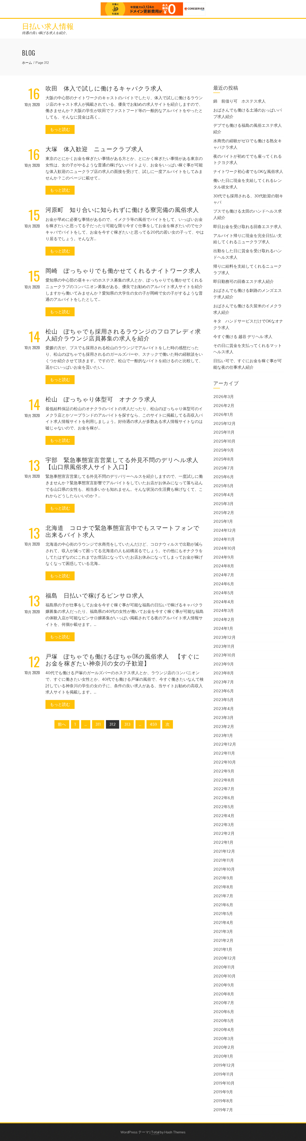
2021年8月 (223, 886)
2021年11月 (223, 860)
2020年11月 (224, 967)
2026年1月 (223, 414)
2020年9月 (223, 985)
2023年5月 (223, 699)
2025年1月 (223, 521)
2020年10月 (224, 976)
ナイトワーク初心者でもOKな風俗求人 (248, 171)
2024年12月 (224, 530)
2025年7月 (223, 468)
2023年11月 (224, 646)
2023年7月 (223, 682)
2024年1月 (223, 628)
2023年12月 (224, 637)
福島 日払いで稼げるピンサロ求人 (94, 595)
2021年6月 (223, 904)
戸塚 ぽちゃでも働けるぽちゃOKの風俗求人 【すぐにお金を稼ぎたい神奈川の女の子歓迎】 (122, 659)
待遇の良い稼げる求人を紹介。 (45, 33)
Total (155, 1132)
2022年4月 (223, 815)
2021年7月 (223, 895)
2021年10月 (224, 869)
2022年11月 (224, 753)
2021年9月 (223, 878)
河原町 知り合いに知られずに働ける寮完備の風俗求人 (122, 209)
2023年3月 (223, 717)
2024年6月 (223, 583)
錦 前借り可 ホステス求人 (239, 101)
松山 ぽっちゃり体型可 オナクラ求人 (100, 398)
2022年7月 (223, 788)
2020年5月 (223, 1020)
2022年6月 (223, 797)
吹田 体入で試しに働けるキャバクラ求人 (104, 88)
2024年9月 (223, 557)
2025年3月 (223, 503)
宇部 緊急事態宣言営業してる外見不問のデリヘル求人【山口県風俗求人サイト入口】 (121, 463)
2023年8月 (223, 673)
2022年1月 (223, 842)
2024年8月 (223, 565)
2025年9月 (223, 450)
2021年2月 (223, 940)
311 (98, 724)
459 (153, 724)
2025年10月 (224, 441)
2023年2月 (223, 726)
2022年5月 (223, 806)
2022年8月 (223, 780)
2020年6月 (223, 1011)
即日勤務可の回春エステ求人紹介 (243, 281)
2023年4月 (223, 708)
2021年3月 (223, 931)
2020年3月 (223, 1038)
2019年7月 (223, 1109)
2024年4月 (223, 601)
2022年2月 (224, 833)
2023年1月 (223, 735)
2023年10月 (224, 655)
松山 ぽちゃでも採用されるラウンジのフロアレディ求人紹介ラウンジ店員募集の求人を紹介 (123, 334)
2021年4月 (223, 922)
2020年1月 (223, 1056)
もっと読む (60, 129)
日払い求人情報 (48, 25)
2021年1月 (222, 949)
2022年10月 (224, 762)
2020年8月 (223, 994)
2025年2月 (223, 512)
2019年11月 (223, 1074)
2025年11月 (224, 432)
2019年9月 (223, 1091)
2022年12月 (224, 744)
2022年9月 (223, 771)
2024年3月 (223, 610)
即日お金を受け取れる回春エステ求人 (247, 226)
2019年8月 (223, 1100)
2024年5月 (223, 592)
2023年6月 (223, 690)
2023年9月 (223, 664)
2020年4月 (223, 1029)
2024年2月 (223, 619)
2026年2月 (223, 405)
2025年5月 (223, 485)
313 (127, 724)
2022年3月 (223, 824)
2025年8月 (223, 459)
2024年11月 (224, 539)
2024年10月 (224, 548)
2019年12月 (224, 1065)
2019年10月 (224, 1083)
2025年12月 (224, 423)
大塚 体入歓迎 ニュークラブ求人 (94, 148)
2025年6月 (223, 476)
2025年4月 (223, 494)
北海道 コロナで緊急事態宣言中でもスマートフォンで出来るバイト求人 (122, 531)
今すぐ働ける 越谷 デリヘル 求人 (242, 336)
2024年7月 (223, 574)
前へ (62, 724)
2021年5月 (223, 913)
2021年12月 (224, 851)
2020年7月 (223, 1002)
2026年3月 (223, 396)
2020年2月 (223, 1047)
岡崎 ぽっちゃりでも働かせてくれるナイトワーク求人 (123, 270)
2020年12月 (224, 958)
